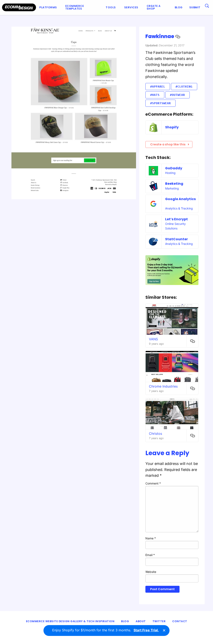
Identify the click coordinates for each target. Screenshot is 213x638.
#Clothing (184, 86)
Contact (179, 621)
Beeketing (174, 183)
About (141, 621)
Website (150, 572)
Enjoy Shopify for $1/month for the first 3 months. (105, 630)
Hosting (170, 173)
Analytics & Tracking (179, 208)
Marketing (172, 188)
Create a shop (154, 7)
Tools (111, 7)
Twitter (159, 621)
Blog (179, 7)
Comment (153, 483)
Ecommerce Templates (74, 7)
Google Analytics (180, 199)
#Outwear (177, 95)
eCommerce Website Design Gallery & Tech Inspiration (70, 621)
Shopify (172, 127)
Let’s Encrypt (176, 219)
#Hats (155, 95)
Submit (195, 7)
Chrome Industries (163, 386)
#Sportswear (160, 103)
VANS (153, 339)
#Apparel (157, 86)
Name (150, 538)
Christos (155, 433)
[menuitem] (49, 7)
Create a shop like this (168, 144)
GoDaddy (173, 168)
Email (150, 555)
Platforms (48, 7)
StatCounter (176, 239)
